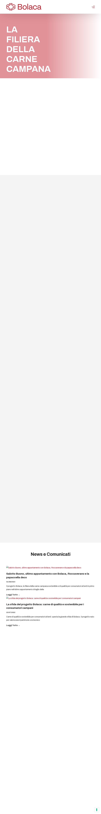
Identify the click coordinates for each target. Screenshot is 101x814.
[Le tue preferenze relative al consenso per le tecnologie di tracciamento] (96, 809)
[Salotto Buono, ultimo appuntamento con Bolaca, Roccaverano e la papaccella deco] (50, 568)
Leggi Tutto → (13, 595)
